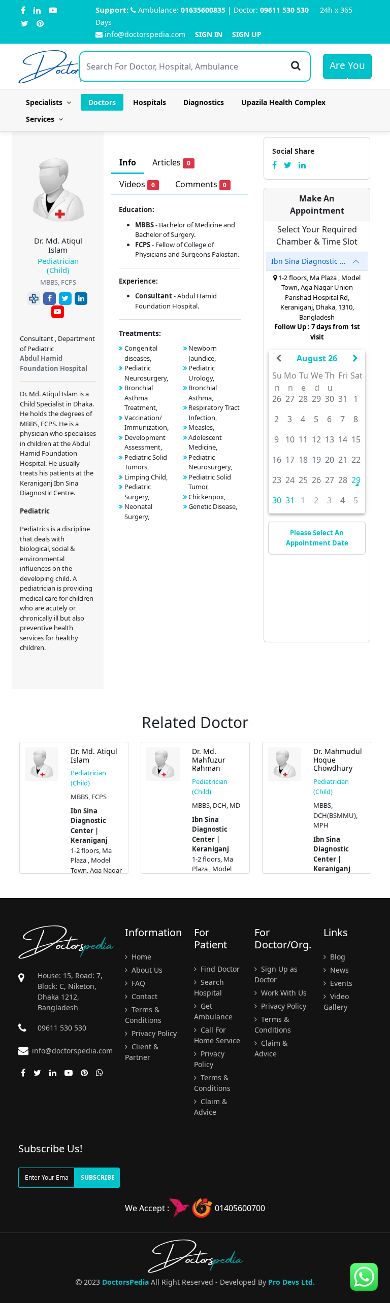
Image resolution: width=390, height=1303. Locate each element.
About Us (145, 970)
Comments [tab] (201, 184)
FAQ (137, 983)
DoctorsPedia (125, 1282)
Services (42, 119)
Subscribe (98, 1177)
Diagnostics (203, 102)
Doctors (102, 102)
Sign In (208, 34)
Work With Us (283, 993)
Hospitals (149, 102)
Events (340, 983)
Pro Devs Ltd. (291, 1282)
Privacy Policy (153, 1033)
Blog (336, 957)
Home (140, 957)
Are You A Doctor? (347, 69)
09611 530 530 (284, 10)
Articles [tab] (171, 162)
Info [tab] (127, 162)
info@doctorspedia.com (145, 34)
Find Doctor (219, 969)
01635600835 (203, 10)
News (338, 970)
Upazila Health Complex (283, 102)
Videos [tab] (137, 184)
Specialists (46, 102)
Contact (143, 996)
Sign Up (247, 34)
